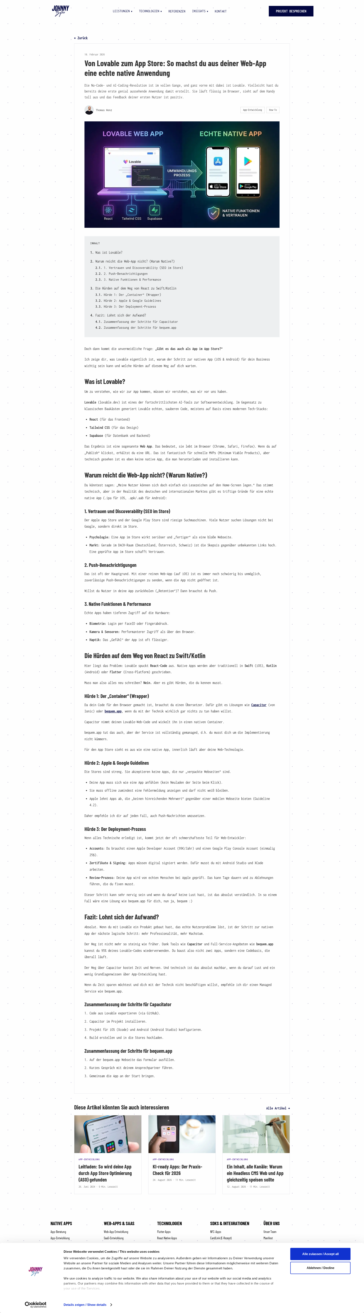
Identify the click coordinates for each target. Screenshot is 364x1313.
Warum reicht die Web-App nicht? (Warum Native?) (135, 261)
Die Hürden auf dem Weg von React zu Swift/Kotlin (135, 288)
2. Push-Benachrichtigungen (126, 273)
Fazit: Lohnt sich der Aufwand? (120, 315)
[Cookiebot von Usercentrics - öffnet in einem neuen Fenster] (35, 1305)
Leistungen (122, 11)
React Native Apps (167, 1238)
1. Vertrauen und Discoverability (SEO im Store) (143, 268)
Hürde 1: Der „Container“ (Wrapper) (132, 294)
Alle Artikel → (278, 1108)
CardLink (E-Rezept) (221, 1238)
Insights (200, 11)
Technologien (150, 11)
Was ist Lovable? (108, 252)
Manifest (268, 1238)
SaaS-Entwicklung (113, 1238)
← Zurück (81, 38)
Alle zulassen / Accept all (320, 1254)
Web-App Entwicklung (116, 1232)
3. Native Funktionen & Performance (132, 279)
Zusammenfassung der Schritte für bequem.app (140, 327)
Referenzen (177, 11)
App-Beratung (58, 1232)
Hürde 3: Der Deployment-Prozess (130, 306)
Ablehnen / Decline (320, 1268)
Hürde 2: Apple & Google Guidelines (132, 300)
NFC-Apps (215, 1232)
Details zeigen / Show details (85, 1304)
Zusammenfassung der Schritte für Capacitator (141, 321)
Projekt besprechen (291, 11)
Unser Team (270, 1232)
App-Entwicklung (60, 1238)
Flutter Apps (164, 1232)
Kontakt (221, 11)
